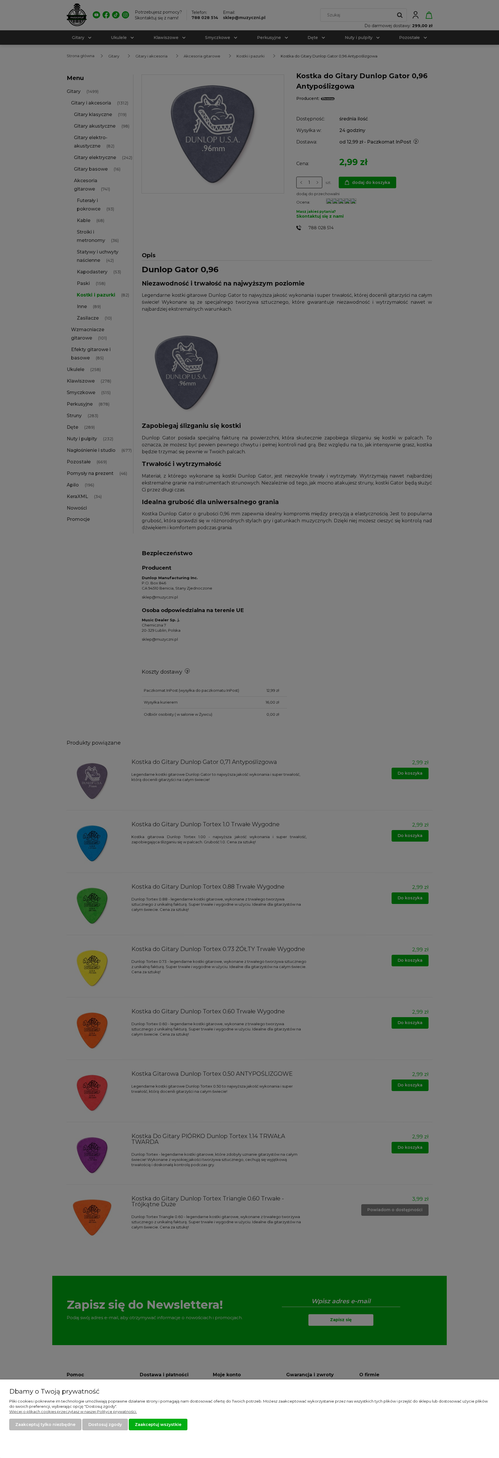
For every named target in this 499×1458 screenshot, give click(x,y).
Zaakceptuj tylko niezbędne (45, 1424)
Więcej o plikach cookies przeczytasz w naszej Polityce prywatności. (73, 1411)
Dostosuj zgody (105, 1424)
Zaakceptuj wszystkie (158, 1424)
